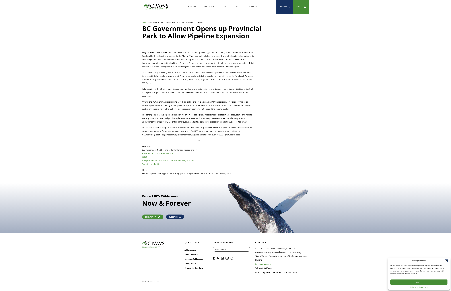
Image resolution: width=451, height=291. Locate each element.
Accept (419, 282)
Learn (224, 7)
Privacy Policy (423, 287)
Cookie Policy (414, 287)
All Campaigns (190, 250)
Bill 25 (145, 157)
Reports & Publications (194, 259)
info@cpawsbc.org (263, 264)
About (237, 7)
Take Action (209, 7)
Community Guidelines (194, 268)
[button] (446, 260)
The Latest (252, 7)
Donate (299, 7)
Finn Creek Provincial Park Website (157, 153)
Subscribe (283, 7)
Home (144, 23)
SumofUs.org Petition (152, 164)
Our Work (191, 7)
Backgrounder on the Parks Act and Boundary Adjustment (167, 160)
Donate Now (150, 217)
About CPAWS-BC (192, 254)
